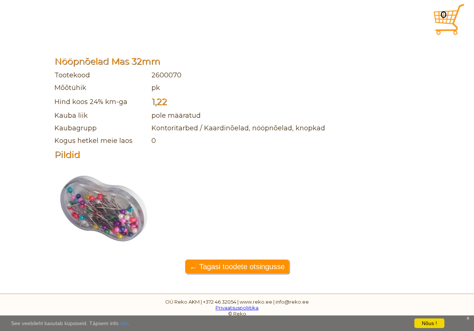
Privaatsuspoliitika (237, 308)
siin (124, 323)
